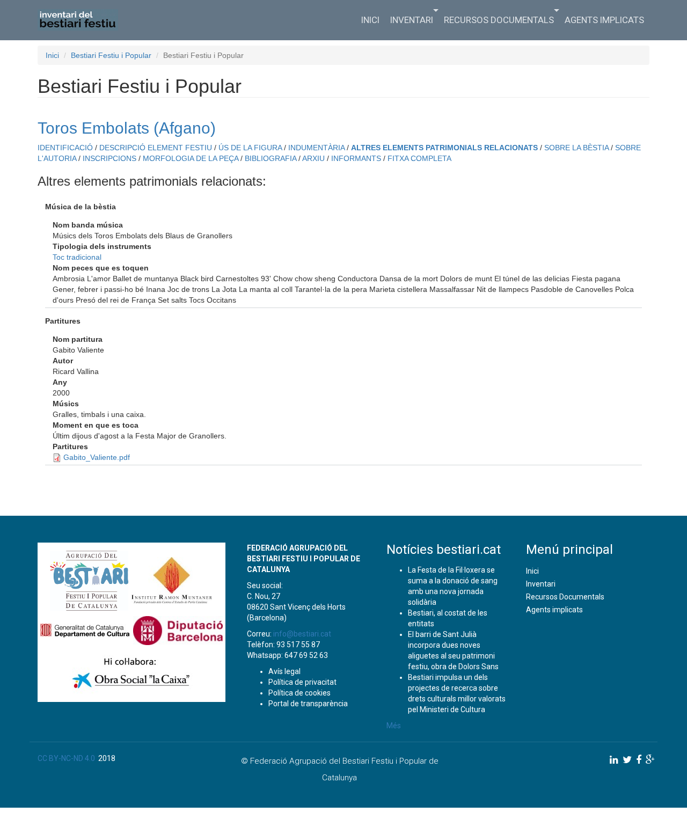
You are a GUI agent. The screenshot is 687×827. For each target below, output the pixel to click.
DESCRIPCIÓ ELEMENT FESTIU (155, 147)
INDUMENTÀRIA (316, 147)
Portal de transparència (308, 703)
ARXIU (313, 158)
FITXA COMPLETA (419, 158)
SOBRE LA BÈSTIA (576, 147)
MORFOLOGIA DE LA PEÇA (190, 158)
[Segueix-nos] (614, 759)
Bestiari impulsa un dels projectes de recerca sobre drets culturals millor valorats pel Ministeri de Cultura (457, 693)
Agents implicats (604, 19)
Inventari (411, 19)
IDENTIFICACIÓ (65, 147)
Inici (370, 19)
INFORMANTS (356, 158)
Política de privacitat (302, 682)
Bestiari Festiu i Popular (111, 55)
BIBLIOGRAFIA (270, 158)
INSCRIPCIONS (109, 158)
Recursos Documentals (499, 19)
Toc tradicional (77, 257)
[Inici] (82, 20)
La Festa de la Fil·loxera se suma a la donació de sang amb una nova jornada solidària (453, 586)
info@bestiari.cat (302, 634)
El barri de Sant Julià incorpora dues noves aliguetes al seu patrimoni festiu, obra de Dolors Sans (453, 650)
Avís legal (284, 671)
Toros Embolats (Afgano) (127, 128)
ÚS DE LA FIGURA (250, 147)
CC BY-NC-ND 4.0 (66, 758)
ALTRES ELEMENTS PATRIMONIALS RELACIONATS (444, 147)
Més (393, 725)
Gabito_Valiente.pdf (96, 457)
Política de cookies (299, 693)
